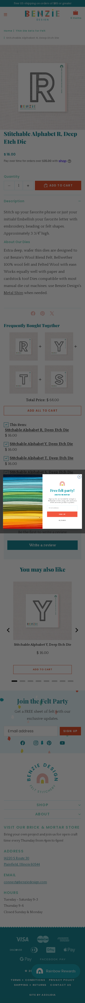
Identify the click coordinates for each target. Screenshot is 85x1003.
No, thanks (62, 520)
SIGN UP (62, 514)
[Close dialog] (79, 477)
